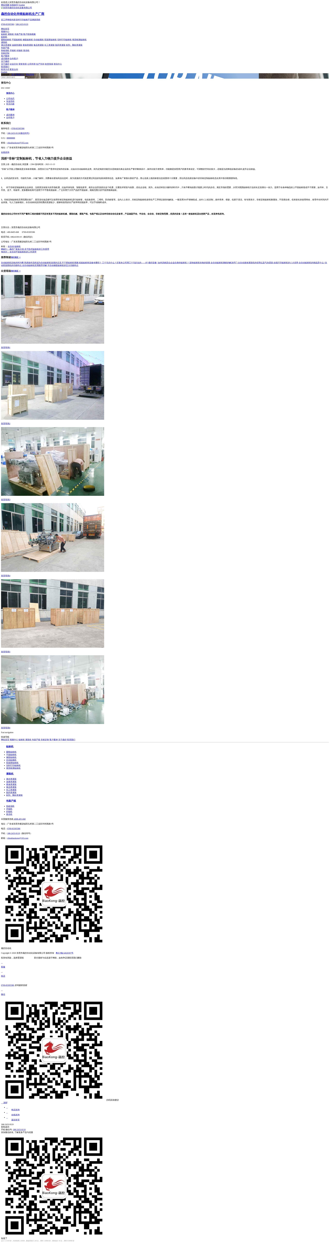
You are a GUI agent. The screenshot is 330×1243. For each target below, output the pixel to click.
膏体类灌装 (28, 45)
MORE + (16, 257)
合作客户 (14, 58)
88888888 (11, 138)
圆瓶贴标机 (6, 40)
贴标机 (4, 34)
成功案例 (5, 58)
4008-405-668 (20, 819)
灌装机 (11, 34)
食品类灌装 (39, 45)
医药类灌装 (60, 45)
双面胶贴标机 (50, 40)
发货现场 (49, 64)
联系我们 (5, 67)
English (22, 5)
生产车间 (40, 64)
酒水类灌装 (6, 45)
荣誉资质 (23, 64)
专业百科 (30, 74)
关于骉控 (5, 61)
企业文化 (14, 64)
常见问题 (10, 104)
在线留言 (14, 5)
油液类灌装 (17, 45)
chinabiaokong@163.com (17, 143)
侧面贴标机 (28, 40)
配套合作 (14, 69)
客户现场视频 (29, 34)
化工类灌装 (49, 45)
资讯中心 (58, 64)
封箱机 (19, 50)
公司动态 (10, 98)
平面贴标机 (17, 40)
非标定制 (5, 53)
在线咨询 (5, 152)
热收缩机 (5, 50)
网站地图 (5, 5)
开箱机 (13, 50)
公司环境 (31, 64)
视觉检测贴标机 (79, 40)
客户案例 (5, 56)
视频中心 (5, 31)
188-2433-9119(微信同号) (18, 133)
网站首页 (5, 29)
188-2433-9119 (22, 24)
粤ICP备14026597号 (64, 953)
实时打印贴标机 (64, 40)
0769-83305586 (7, 24)
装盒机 (26, 50)
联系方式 (5, 69)
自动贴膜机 (39, 40)
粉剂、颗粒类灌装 (74, 45)
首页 (13, 74)
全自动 (11, 246)
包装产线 (18, 34)
